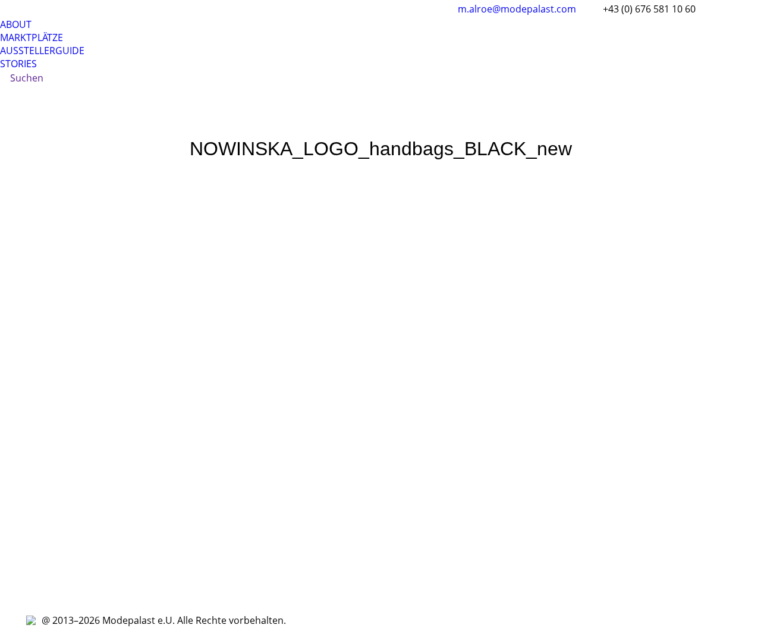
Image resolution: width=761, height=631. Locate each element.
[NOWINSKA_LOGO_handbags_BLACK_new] (380, 382)
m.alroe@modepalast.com (517, 8)
